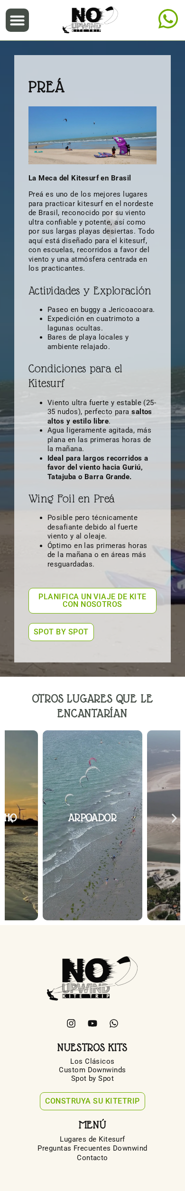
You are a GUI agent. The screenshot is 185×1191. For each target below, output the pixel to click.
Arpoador (92, 817)
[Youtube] (92, 1023)
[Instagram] (71, 1023)
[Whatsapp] (113, 1023)
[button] (17, 20)
